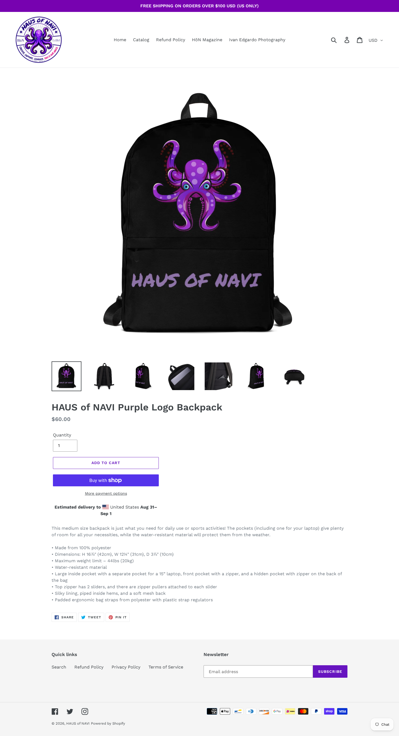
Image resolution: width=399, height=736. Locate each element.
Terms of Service (165, 667)
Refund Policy (88, 667)
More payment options (106, 493)
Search (59, 667)
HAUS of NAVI (78, 723)
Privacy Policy (126, 667)
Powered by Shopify (108, 723)
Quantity (62, 435)
